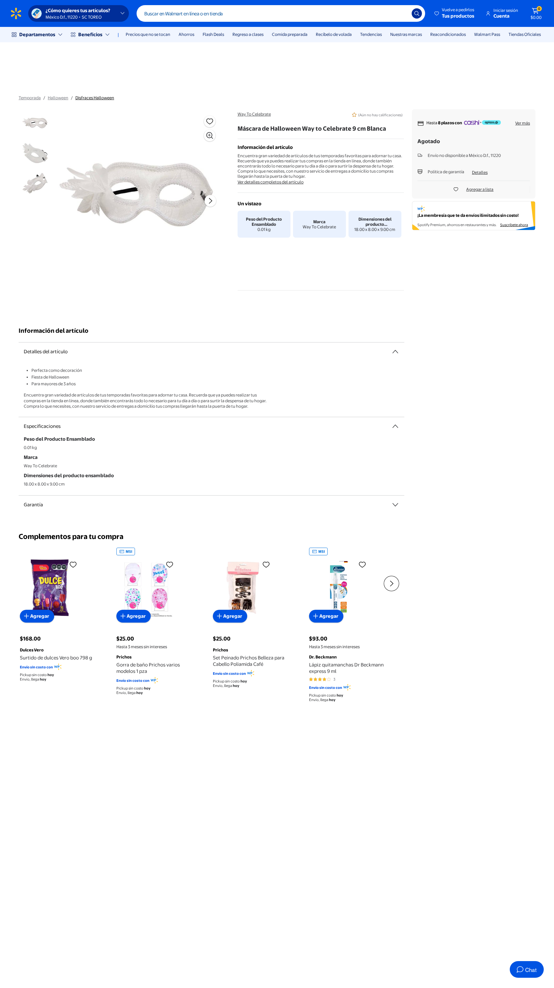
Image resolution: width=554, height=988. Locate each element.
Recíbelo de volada (334, 34)
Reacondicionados (448, 34)
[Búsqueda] (417, 13)
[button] (454, 13)
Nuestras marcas (406, 34)
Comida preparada (289, 34)
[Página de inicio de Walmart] (16, 13)
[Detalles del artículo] (395, 352)
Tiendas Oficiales (524, 34)
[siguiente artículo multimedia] (210, 201)
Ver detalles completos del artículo (271, 181)
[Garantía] (395, 505)
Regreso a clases (248, 34)
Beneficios (90, 34)
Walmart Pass (487, 34)
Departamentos (37, 34)
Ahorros (186, 34)
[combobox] (281, 13)
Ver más (522, 123)
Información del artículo (53, 330)
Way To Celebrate (254, 114)
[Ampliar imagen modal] (209, 135)
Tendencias (371, 34)
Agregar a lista (479, 189)
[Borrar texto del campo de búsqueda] (402, 13)
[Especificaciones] (395, 426)
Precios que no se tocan (148, 34)
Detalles (480, 172)
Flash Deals (213, 34)
